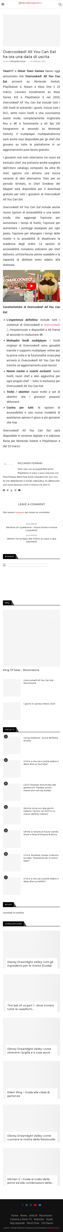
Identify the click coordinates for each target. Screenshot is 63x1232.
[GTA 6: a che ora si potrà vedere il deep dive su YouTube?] (12, 769)
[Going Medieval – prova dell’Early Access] (12, 745)
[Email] (40, 1205)
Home (14, 1215)
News (23, 1215)
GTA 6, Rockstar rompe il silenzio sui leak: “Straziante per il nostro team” (41, 858)
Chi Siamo (47, 1223)
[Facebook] (22, 1205)
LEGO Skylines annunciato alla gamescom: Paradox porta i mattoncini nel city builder (39, 787)
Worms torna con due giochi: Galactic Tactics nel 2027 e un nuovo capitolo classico (39, 811)
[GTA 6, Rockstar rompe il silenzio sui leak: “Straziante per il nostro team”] (12, 862)
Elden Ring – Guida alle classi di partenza (28, 1094)
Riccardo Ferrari (18, 61)
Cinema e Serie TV (21, 1219)
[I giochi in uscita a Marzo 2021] (12, 711)
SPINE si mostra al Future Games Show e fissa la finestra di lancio (40, 833)
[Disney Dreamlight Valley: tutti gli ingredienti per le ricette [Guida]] (31, 950)
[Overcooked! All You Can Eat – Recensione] (12, 687)
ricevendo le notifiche (13, 912)
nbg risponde (17, 1223)
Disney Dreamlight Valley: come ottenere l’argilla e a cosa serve (29, 1050)
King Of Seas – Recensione (21, 670)
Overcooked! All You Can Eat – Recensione (39, 682)
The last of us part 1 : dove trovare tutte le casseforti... (30, 1007)
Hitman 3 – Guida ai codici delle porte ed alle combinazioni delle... (30, 1181)
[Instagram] (31, 1205)
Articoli (33, 1215)
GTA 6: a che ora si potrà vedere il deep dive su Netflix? (41, 880)
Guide (49, 1219)
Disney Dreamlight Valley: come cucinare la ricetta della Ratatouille (31, 1137)
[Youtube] (35, 1205)
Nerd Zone (33, 1223)
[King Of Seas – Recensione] (31, 638)
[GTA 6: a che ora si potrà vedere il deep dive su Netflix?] (12, 886)
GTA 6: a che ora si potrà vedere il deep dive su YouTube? (41, 763)
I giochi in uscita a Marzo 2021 (39, 703)
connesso (20, 512)
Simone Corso (53, 1228)
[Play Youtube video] (31, 286)
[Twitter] (26, 1205)
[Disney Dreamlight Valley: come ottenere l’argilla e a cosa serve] (31, 1036)
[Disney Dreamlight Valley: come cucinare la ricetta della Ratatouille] (31, 1123)
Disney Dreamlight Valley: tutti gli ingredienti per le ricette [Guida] (30, 963)
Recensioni (45, 1215)
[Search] (60, 4)
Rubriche (39, 1219)
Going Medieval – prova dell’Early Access (40, 739)
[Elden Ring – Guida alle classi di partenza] (31, 1080)
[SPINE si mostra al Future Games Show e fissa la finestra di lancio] (12, 839)
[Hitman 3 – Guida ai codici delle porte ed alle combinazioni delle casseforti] (31, 1167)
